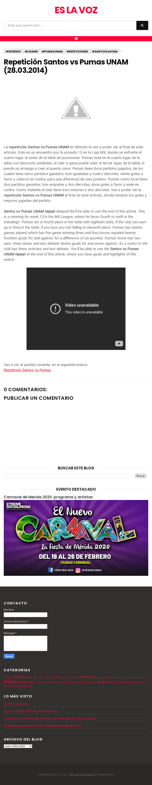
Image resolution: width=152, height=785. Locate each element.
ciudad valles (70, 677)
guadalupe (40, 682)
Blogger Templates (81, 774)
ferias (9, 681)
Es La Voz (76, 10)
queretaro (125, 682)
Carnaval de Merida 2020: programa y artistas (48, 497)
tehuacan (8, 686)
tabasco (134, 682)
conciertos (86, 677)
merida (115, 682)
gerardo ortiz (25, 682)
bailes (19, 677)
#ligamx (31, 51)
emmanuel (142, 677)
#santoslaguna (105, 51)
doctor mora (116, 677)
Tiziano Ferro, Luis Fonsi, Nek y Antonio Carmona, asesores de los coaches (50, 718)
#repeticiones (77, 51)
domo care (130, 677)
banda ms (31, 677)
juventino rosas (84, 682)
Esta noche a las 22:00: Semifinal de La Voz (30, 711)
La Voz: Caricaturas (16, 703)
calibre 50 (43, 677)
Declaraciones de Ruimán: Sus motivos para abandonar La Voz (43, 725)
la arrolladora (102, 682)
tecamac (144, 682)
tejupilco (18, 686)
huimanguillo (54, 682)
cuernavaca (102, 677)
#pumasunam (52, 51)
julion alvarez (68, 682)
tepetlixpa (27, 686)
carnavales (56, 677)
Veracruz (9, 677)
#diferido (13, 51)
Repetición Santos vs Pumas (27, 370)
